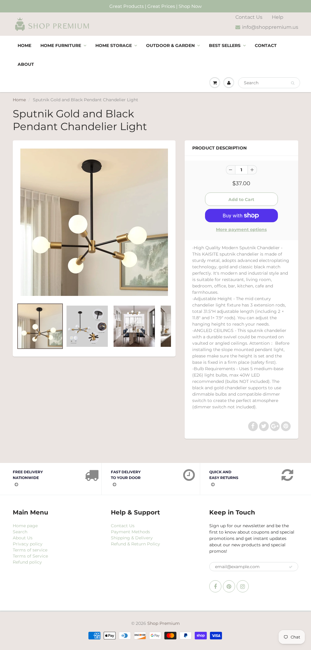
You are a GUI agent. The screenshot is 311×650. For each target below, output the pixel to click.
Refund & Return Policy (135, 544)
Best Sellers (225, 45)
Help (277, 17)
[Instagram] (243, 586)
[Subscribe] (291, 567)
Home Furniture (60, 45)
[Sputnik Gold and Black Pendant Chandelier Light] (94, 222)
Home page (25, 525)
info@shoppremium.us (270, 27)
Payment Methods (130, 531)
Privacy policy (28, 544)
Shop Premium (163, 623)
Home (24, 45)
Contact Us (248, 17)
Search (20, 531)
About (26, 64)
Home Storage (113, 45)
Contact (266, 45)
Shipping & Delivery (132, 538)
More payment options (241, 229)
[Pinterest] (229, 586)
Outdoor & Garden (170, 45)
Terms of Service (30, 556)
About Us (22, 538)
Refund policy (27, 562)
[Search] (293, 83)
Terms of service (30, 550)
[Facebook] (215, 586)
